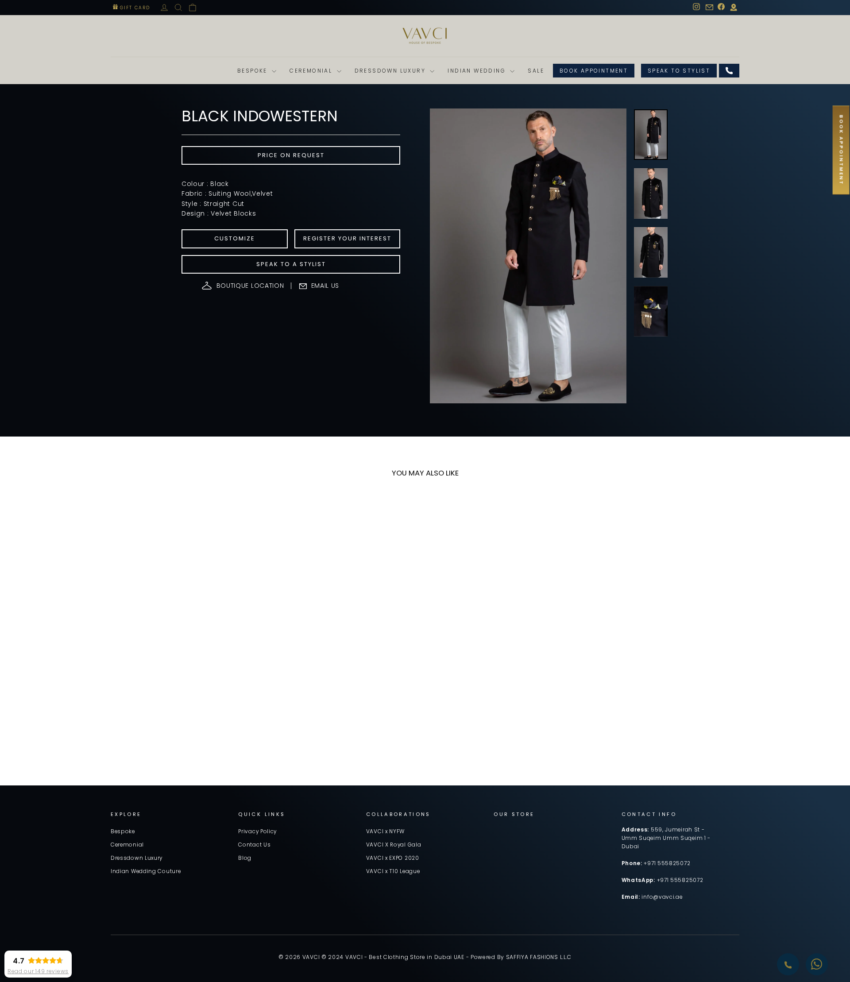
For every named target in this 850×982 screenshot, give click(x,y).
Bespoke (253, 70)
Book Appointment (594, 70)
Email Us (325, 285)
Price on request (291, 155)
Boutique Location (250, 285)
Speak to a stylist (291, 264)
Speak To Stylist (679, 70)
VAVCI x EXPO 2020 (392, 858)
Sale (536, 70)
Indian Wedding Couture (146, 871)
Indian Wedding (478, 70)
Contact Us (254, 844)
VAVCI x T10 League (393, 871)
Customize (234, 238)
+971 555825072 (667, 863)
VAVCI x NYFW (385, 831)
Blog (244, 858)
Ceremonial (312, 70)
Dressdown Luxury (391, 70)
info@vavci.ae (661, 897)
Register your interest (347, 238)
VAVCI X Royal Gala (393, 844)
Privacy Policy (257, 831)
